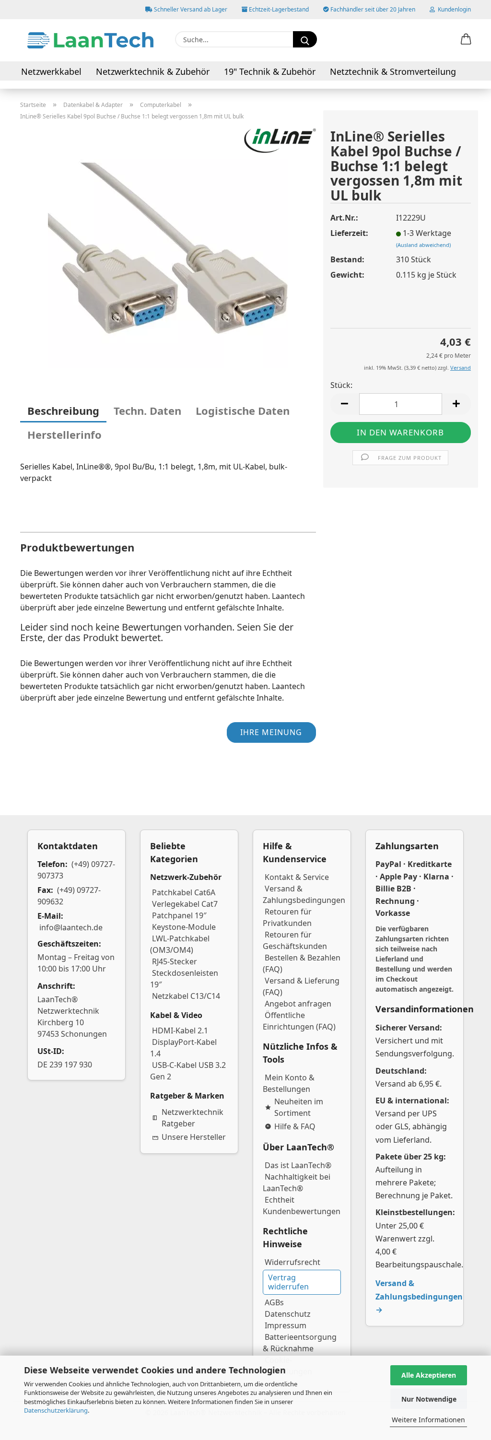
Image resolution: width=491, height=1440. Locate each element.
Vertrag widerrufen (288, 1282)
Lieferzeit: (349, 233)
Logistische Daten (243, 410)
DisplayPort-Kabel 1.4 (183, 1048)
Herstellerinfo (64, 434)
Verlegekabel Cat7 (185, 904)
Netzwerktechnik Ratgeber (192, 1118)
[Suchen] (305, 39)
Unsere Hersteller (194, 1137)
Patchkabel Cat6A (183, 892)
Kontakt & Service (297, 877)
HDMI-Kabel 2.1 (180, 1030)
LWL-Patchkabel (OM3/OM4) (180, 944)
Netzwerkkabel (51, 71)
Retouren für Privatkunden (287, 917)
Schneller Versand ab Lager (189, 9)
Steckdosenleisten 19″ (184, 979)
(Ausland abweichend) (423, 244)
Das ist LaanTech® (298, 1165)
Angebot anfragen (298, 1003)
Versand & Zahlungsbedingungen (304, 894)
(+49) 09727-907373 (76, 870)
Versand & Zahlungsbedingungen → (419, 1296)
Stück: (341, 385)
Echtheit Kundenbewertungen (301, 1205)
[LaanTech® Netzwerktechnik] (90, 40)
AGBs (274, 1302)
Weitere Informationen (428, 1419)
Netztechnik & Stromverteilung (393, 71)
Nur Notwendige (428, 1399)
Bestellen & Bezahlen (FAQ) (301, 963)
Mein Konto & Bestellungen (289, 1083)
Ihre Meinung (271, 732)
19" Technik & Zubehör (270, 71)
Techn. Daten (147, 410)
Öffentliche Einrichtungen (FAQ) (299, 1021)
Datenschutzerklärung (56, 1410)
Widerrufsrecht (292, 1262)
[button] (466, 40)
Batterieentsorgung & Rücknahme (300, 1343)
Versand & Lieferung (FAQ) (301, 986)
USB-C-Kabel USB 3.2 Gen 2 (188, 1071)
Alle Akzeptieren (428, 1375)
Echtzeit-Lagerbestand (278, 9)
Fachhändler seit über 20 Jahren (372, 9)
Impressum (285, 1325)
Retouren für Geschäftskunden (295, 940)
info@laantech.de (71, 927)
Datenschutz (288, 1314)
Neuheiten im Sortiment (298, 1107)
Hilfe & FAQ (295, 1126)
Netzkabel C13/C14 (186, 996)
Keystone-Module (184, 927)
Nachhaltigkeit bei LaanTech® (296, 1182)
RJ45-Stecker (174, 961)
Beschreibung (63, 410)
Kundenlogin (453, 9)
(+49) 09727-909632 (69, 896)
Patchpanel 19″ (179, 915)
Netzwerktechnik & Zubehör (153, 71)
